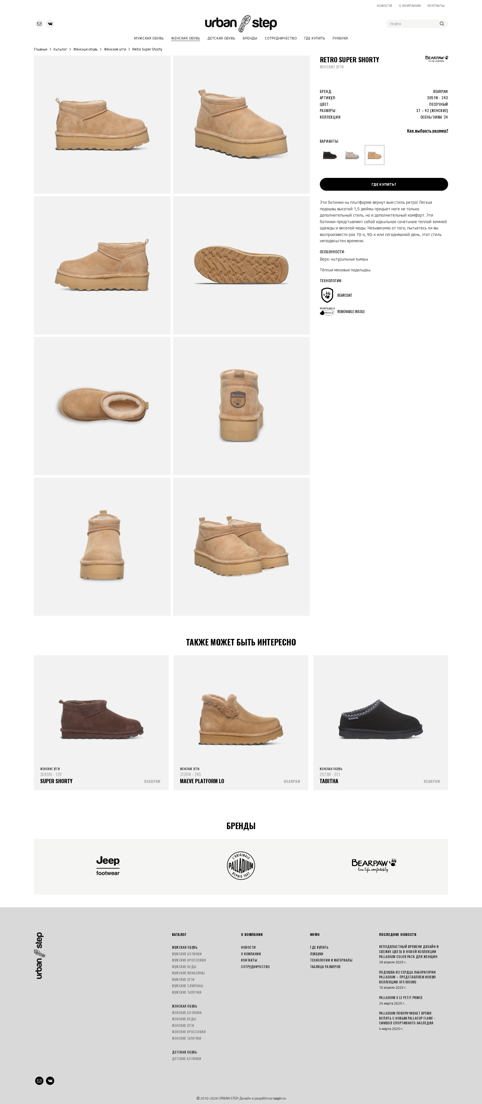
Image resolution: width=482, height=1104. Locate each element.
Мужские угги (183, 979)
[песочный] (375, 155)
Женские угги (115, 49)
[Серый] (352, 155)
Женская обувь (185, 38)
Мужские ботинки (187, 953)
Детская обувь (221, 38)
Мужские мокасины (188, 972)
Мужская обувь (149, 38)
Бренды (250, 38)
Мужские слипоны (187, 985)
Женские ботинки (186, 1012)
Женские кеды (184, 1018)
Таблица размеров (325, 966)
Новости (384, 5)
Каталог (60, 49)
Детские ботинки (186, 1058)
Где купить (314, 38)
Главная (40, 49)
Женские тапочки (186, 1038)
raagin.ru (279, 1098)
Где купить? (384, 184)
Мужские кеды (184, 966)
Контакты (436, 5)
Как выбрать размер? (427, 130)
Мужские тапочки (186, 992)
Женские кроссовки (189, 1031)
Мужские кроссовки (189, 960)
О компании (410, 5)
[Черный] (330, 155)
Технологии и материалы (331, 960)
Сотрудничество (281, 38)
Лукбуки (340, 38)
